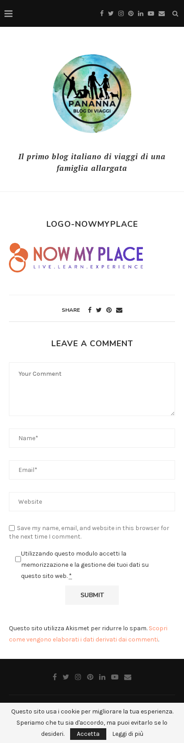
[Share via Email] (119, 310)
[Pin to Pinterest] (109, 310)
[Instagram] (121, 13)
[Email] (162, 13)
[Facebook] (102, 13)
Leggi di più (127, 734)
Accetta (88, 734)
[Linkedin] (140, 13)
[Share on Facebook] (90, 310)
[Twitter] (111, 13)
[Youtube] (151, 13)
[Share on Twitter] (99, 310)
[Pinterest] (131, 13)
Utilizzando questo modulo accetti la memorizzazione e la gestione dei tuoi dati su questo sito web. (85, 565)
